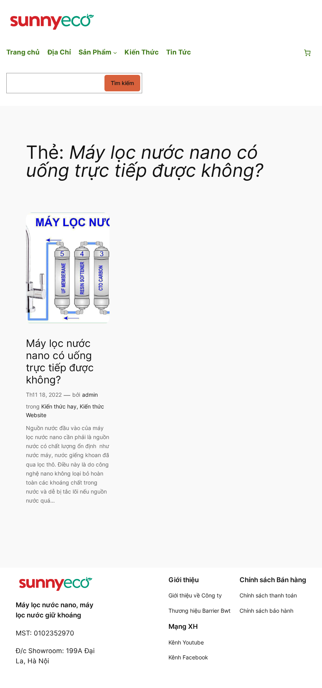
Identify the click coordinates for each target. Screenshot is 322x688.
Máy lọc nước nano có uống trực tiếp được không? (60, 361)
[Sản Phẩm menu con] (115, 52)
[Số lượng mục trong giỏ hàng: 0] (307, 53)
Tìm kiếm (122, 83)
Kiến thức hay (59, 406)
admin (90, 394)
